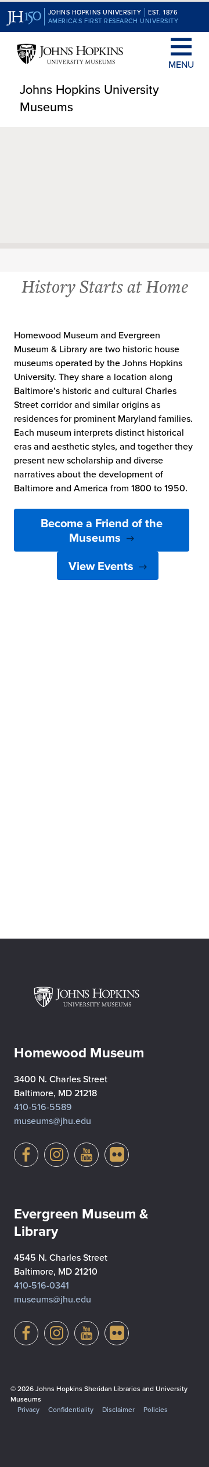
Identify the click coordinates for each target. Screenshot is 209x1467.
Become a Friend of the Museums (102, 530)
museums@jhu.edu (52, 1120)
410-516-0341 (41, 1285)
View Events (101, 565)
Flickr (117, 1155)
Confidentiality (70, 1409)
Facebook (26, 1155)
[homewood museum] (104, 679)
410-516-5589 (43, 1106)
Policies (155, 1409)
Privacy (28, 1409)
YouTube (86, 1155)
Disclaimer (118, 1409)
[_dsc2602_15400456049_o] (104, 856)
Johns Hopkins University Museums (89, 98)
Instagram (56, 1155)
